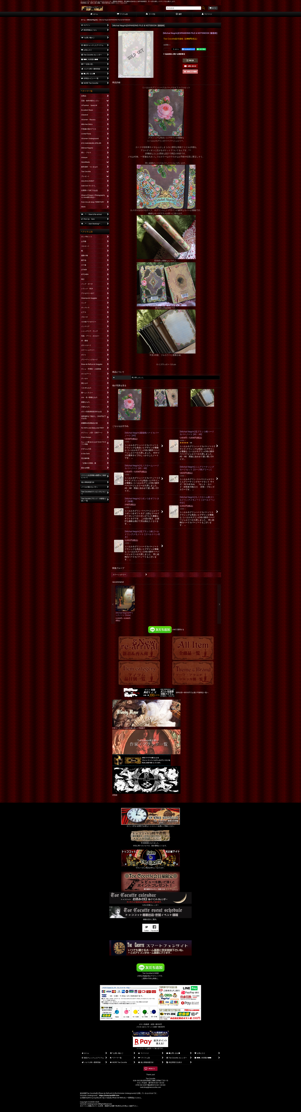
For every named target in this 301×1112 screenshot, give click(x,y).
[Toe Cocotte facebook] (154, 928)
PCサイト (152, 1068)
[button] (190, 60)
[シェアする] (166, 49)
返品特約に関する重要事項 (175, 54)
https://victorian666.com (109, 1095)
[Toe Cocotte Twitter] (146, 928)
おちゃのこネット (146, 1110)
